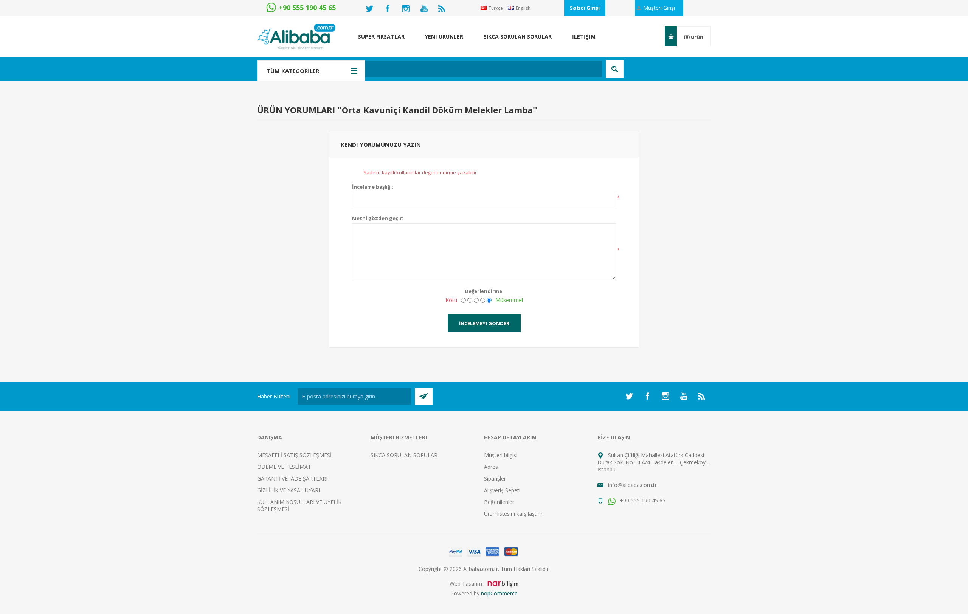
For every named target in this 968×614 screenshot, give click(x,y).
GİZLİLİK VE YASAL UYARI (288, 490)
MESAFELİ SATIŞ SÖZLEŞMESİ (294, 455)
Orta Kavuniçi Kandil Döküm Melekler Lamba (437, 109)
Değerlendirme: (484, 291)
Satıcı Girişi (585, 7)
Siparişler (495, 478)
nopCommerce (499, 593)
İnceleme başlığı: (372, 186)
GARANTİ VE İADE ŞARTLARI (292, 478)
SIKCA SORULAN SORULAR (404, 455)
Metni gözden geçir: (377, 218)
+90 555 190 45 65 (642, 500)
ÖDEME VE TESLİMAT (284, 466)
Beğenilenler (499, 501)
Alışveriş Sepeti (502, 490)
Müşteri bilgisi (500, 455)
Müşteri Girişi (659, 7)
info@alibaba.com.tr (632, 484)
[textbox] (444, 69)
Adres (491, 466)
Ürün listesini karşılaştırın (514, 513)
